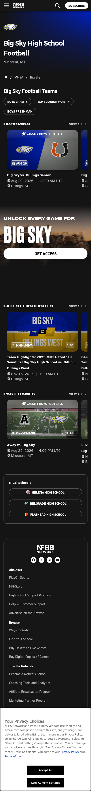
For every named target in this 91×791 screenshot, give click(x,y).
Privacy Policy (70, 752)
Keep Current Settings (45, 783)
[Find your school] (57, 6)
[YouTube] (57, 560)
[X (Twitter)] (41, 560)
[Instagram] (49, 560)
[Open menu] (7, 5)
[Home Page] (6, 77)
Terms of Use (13, 756)
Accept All (45, 770)
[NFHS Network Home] (18, 5)
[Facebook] (33, 560)
